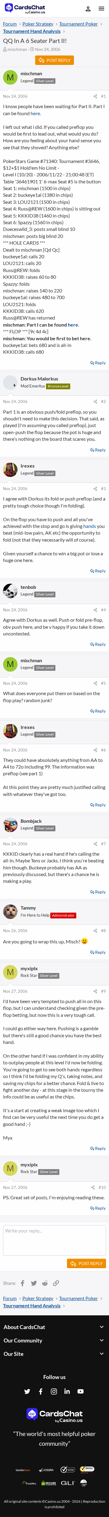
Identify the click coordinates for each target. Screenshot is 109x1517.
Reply (100, 362)
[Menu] (101, 8)
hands (89, 526)
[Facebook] (40, 1391)
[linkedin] (67, 1391)
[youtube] (80, 1391)
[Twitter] (27, 1391)
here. (36, 113)
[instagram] (53, 1391)
